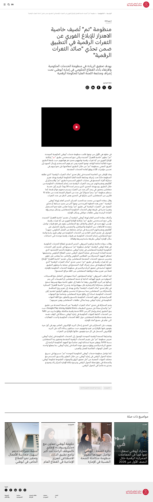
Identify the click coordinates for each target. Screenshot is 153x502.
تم (54, 157)
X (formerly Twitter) (104, 87)
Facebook (98, 87)
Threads (25, 490)
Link (110, 87)
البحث (9, 4)
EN (12, 4)
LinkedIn (93, 87)
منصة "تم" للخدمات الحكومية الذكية (90, 387)
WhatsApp (87, 87)
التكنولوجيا (101, 13)
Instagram (20, 490)
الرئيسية (109, 13)
